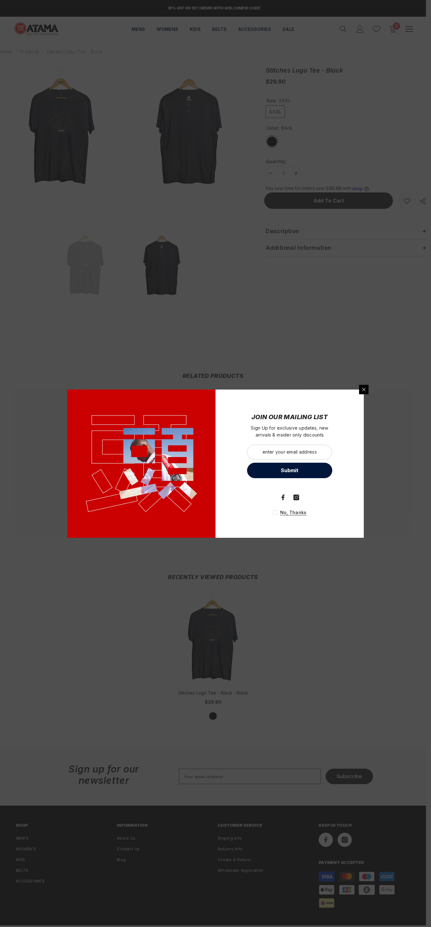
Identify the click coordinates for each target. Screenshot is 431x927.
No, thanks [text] (293, 512)
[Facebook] (283, 497)
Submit (289, 470)
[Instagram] (296, 497)
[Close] (364, 389)
